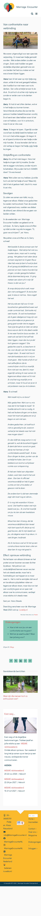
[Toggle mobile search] (32, 14)
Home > (31, 818)
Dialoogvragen (12, 622)
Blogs (12, 647)
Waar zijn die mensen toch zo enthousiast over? (15, 697)
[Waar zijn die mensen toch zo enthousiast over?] (20, 677)
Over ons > (32, 832)
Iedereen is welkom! (7, 870)
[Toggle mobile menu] (36, 14)
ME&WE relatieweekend (14, 770)
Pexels (36, 614)
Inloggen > (32, 848)
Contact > (32, 828)
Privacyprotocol (33, 883)
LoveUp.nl (23, 609)
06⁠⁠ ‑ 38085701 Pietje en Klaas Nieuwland (7, 822)
